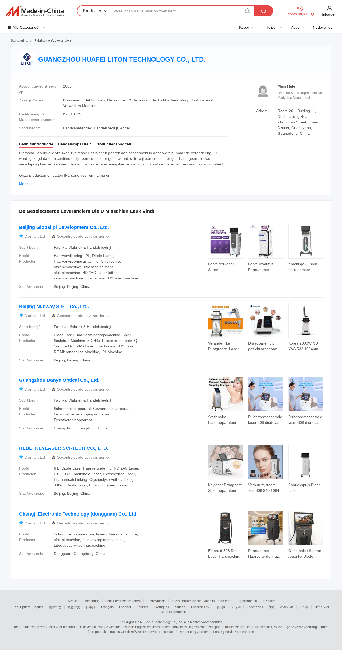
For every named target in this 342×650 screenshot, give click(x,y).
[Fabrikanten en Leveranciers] (34, 11)
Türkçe (304, 607)
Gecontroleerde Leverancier (83, 236)
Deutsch (142, 607)
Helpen (272, 27)
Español (125, 607)
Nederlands (254, 607)
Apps (295, 27)
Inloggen (329, 14)
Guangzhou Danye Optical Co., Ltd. (59, 380)
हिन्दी (271, 607)
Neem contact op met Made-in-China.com (201, 601)
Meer (26, 184)
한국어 (221, 607)
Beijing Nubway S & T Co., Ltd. (54, 306)
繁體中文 (73, 607)
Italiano (179, 607)
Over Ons (73, 601)
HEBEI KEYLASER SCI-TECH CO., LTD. (63, 448)
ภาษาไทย (287, 607)
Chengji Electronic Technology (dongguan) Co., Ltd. (78, 514)
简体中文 (55, 607)
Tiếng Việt (321, 607)
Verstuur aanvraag (225, 266)
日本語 (90, 607)
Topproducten (247, 601)
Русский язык (201, 607)
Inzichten (269, 601)
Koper (244, 27)
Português (161, 607)
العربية (236, 607)
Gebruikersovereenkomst (123, 601)
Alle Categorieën (27, 27)
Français (107, 607)
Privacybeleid (156, 601)
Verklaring (92, 601)
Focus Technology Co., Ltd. (164, 622)
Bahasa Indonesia (174, 612)
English (38, 607)
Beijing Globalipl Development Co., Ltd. (64, 227)
